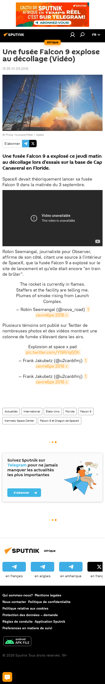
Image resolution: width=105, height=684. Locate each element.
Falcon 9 (85, 411)
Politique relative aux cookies (25, 608)
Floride (69, 411)
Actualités (11, 411)
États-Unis (53, 411)
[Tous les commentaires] (7, 677)
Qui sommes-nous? (17, 595)
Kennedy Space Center (19, 420)
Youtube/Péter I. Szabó (29, 135)
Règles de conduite (17, 621)
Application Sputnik (50, 621)
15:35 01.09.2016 (15, 68)
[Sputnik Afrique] (14, 36)
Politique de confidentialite (49, 602)
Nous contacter (14, 602)
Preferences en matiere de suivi (27, 628)
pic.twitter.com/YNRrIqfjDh (52, 352)
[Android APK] (17, 641)
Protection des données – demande (30, 615)
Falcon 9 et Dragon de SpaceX (59, 420)
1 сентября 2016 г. (63, 312)
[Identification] (72, 34)
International (31, 411)
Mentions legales (48, 595)
